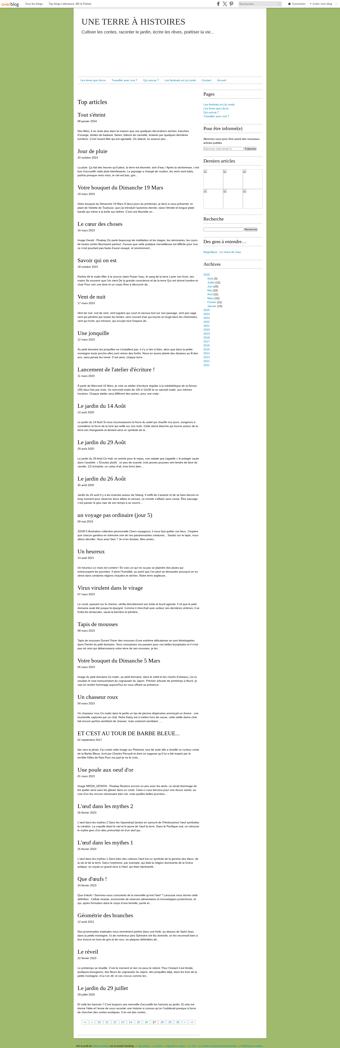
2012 (206, 361)
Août (210, 278)
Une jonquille (93, 333)
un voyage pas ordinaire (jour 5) (115, 515)
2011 (206, 365)
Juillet (210, 282)
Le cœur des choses (100, 224)
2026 (206, 274)
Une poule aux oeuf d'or (105, 770)
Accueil (221, 80)
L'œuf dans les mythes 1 (105, 842)
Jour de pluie (92, 151)
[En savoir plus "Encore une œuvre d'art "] (233, 199)
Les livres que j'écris (93, 80)
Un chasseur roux (98, 697)
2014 (206, 353)
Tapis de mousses (98, 624)
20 (99, 1022)
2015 (206, 349)
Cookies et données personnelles (219, 1046)
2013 (206, 357)
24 (130, 1022)
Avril (210, 294)
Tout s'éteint (91, 115)
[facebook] (218, 4)
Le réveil (88, 951)
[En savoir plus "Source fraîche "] (233, 179)
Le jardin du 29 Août (102, 442)
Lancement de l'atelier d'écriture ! (116, 369)
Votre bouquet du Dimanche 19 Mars (120, 187)
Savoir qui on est (97, 260)
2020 (206, 329)
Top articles (144, 1046)
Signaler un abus (176, 1046)
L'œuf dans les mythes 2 (105, 806)
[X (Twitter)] (224, 4)
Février (211, 302)
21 (107, 1022)
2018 (206, 337)
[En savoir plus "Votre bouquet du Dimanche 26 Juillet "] (252, 199)
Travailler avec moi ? (124, 80)
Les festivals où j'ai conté (180, 80)
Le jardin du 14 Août (102, 406)
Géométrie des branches (105, 915)
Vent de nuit (91, 296)
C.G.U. (193, 1046)
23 (122, 1022)
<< (85, 1022)
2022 (206, 321)
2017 (206, 341)
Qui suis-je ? (151, 80)
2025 (206, 310)
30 (177, 1022)
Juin (210, 286)
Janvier (211, 306)
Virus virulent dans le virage (110, 588)
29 (170, 1022)
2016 (206, 345)
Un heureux (91, 551)
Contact (206, 80)
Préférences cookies (252, 1046)
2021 (206, 325)
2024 (206, 314)
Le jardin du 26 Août (102, 478)
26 (146, 1022)
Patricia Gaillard (101, 1046)
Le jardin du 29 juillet (103, 988)
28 (162, 1022)
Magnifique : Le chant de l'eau (222, 252)
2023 (206, 317)
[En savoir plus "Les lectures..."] (213, 179)
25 (138, 1022)
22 (114, 1022)
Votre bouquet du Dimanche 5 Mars (119, 660)
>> (192, 1022)
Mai (209, 290)
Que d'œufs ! (92, 879)
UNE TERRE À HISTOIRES (133, 22)
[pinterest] (231, 4)
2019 (206, 333)
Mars (210, 298)
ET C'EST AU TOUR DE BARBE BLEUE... (129, 733)
